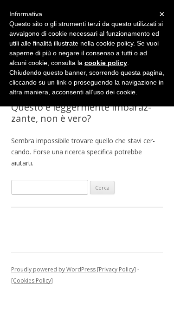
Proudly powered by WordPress (53, 269)
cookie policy (105, 62)
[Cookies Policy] (32, 280)
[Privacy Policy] (116, 269)
